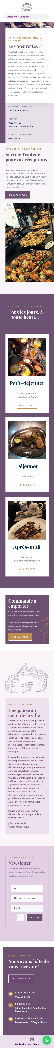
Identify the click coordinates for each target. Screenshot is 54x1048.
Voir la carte (27, 405)
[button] (46, 1040)
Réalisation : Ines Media (27, 1044)
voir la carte (20, 637)
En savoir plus (18, 195)
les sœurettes (21, 979)
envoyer (35, 917)
